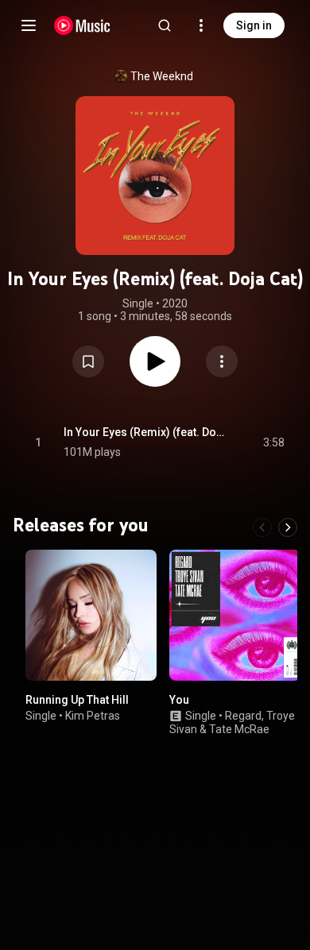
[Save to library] (88, 361)
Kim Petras (92, 715)
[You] (234, 615)
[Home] (82, 25)
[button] (88, 361)
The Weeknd (161, 76)
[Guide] (28, 25)
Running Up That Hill (77, 699)
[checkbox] (273, 442)
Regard (243, 715)
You (179, 699)
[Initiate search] (164, 25)
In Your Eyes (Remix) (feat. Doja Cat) (145, 432)
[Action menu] (222, 361)
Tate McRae (239, 729)
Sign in (254, 25)
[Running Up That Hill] (91, 615)
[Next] (288, 527)
